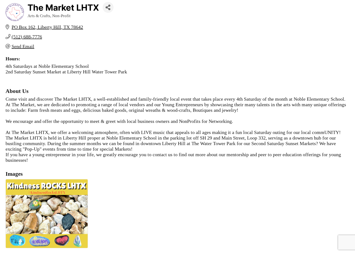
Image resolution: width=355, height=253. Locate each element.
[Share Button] (108, 7)
